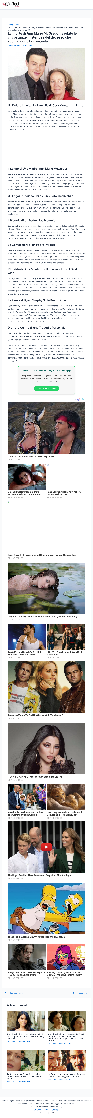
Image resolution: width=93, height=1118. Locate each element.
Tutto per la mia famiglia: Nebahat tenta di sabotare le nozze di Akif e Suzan (24, 1105)
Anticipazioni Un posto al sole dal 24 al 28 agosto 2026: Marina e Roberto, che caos (25, 1065)
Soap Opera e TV (13, 1071)
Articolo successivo (81, 1022)
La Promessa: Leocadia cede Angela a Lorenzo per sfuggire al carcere (66, 1104)
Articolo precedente (12, 1022)
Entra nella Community (46, 418)
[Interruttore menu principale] (88, 4)
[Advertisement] (46, 179)
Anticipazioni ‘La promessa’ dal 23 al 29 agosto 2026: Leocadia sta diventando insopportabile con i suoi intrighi (66, 1066)
